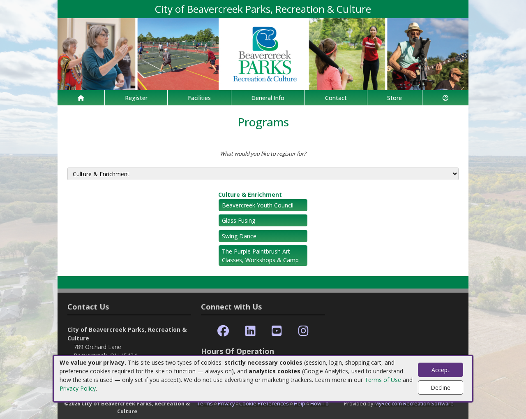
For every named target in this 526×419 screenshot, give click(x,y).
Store (394, 98)
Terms (205, 403)
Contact (336, 98)
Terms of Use (383, 380)
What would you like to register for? (263, 153)
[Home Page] (81, 97)
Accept (440, 370)
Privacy (226, 403)
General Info (267, 98)
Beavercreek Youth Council (257, 205)
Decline (440, 387)
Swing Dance (239, 236)
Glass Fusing (238, 220)
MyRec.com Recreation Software (414, 403)
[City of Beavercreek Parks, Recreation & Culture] (263, 53)
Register (136, 98)
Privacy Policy (78, 388)
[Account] (445, 97)
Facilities (199, 98)
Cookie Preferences (264, 403)
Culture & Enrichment (250, 194)
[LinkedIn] (250, 331)
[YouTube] (277, 331)
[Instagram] (303, 331)
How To (319, 403)
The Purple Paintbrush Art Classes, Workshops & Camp (260, 255)
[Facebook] (223, 331)
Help (299, 403)
